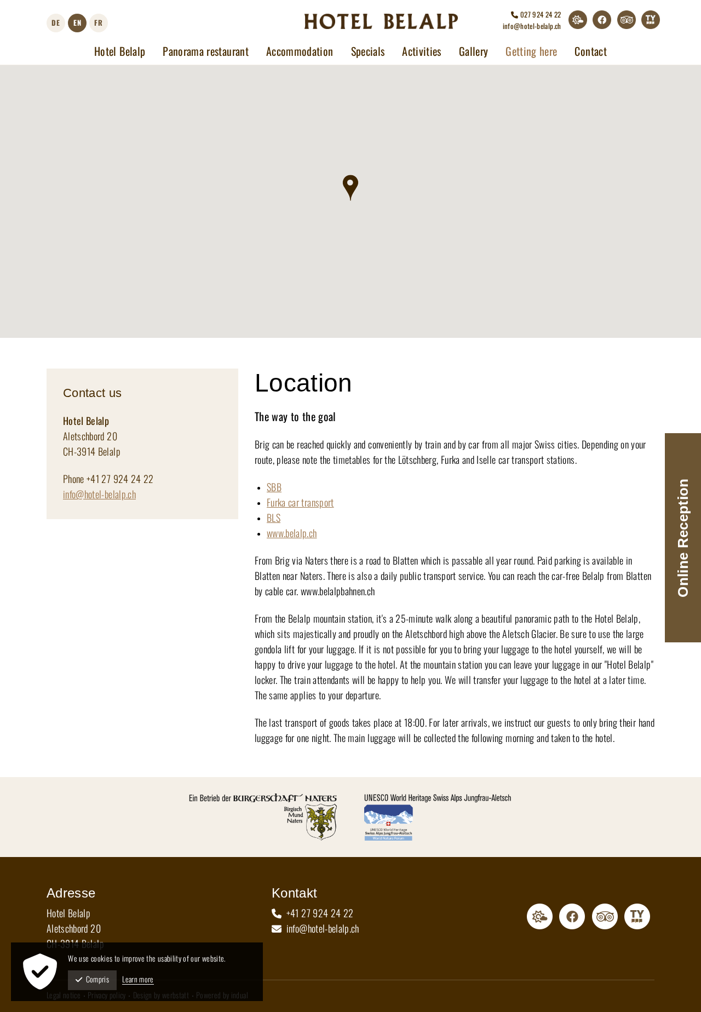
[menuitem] (119, 52)
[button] (351, 188)
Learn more (138, 980)
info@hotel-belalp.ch (532, 26)
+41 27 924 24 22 (318, 914)
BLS (273, 519)
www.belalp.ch (292, 534)
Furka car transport (300, 503)
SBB (274, 488)
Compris (97, 980)
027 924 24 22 (540, 15)
